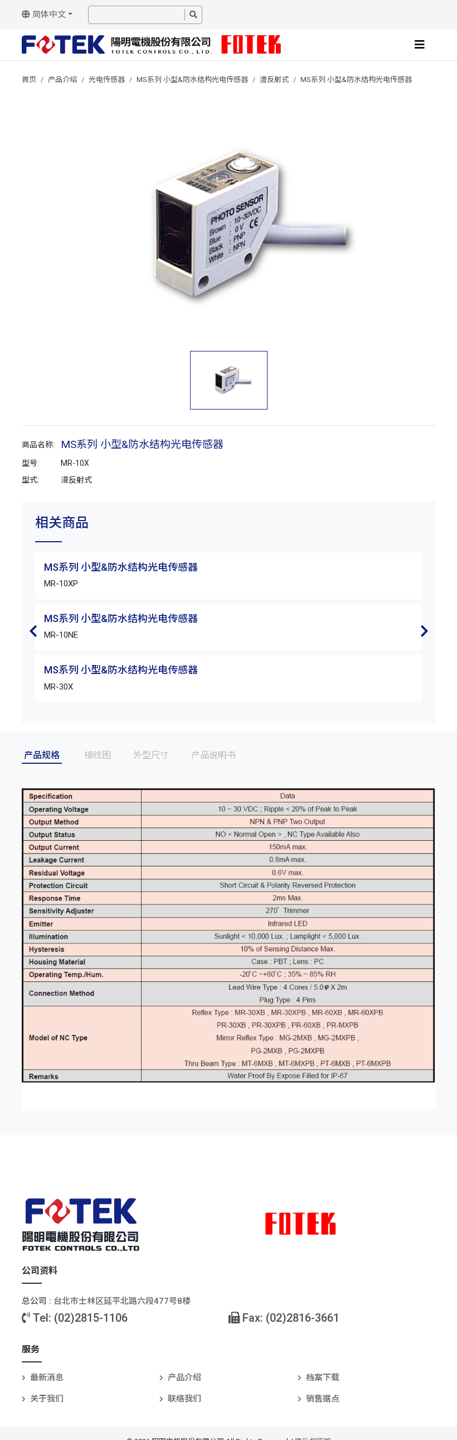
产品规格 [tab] (42, 755)
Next (424, 631)
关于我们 (47, 1399)
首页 (29, 79)
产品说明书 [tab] (213, 755)
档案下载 (322, 1377)
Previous (33, 631)
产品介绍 (62, 79)
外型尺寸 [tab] (151, 755)
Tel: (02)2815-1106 (79, 1318)
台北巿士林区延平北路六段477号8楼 (122, 1301)
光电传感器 (107, 79)
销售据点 (322, 1399)
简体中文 (48, 14)
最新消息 (47, 1377)
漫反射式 (274, 79)
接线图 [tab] (97, 755)
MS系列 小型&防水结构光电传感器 (192, 79)
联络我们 (184, 1399)
